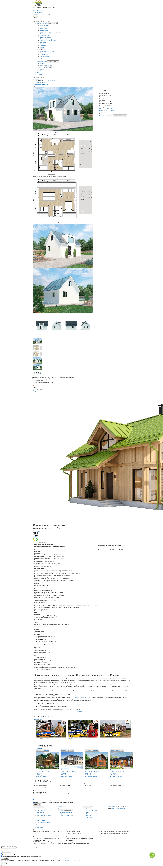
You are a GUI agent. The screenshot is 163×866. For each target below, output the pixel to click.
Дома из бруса (44, 30)
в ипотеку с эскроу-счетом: (106, 110)
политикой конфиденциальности (85, 800)
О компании (40, 67)
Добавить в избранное (120, 115)
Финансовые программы (65, 810)
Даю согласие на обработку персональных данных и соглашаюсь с (64, 800)
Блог (38, 72)
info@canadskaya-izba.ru (118, 808)
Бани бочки (43, 45)
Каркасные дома (44, 25)
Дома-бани (43, 42)
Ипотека (42, 63)
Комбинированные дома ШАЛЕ (48, 40)
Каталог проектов (41, 23)
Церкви (42, 47)
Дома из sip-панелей (42, 824)
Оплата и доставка (42, 61)
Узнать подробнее (38, 531)
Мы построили (41, 59)
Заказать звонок (60, 81)
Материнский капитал (46, 65)
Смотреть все (38, 719)
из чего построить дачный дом (81, 697)
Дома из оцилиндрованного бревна (50, 32)
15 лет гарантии (44, 54)
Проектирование (62, 806)
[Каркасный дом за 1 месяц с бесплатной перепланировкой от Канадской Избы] (83, 728)
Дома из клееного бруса (46, 34)
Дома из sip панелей (45, 37)
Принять (4, 863)
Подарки (42, 58)
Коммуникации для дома (47, 51)
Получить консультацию (106, 115)
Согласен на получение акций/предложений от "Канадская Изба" (53, 802)
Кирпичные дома (44, 35)
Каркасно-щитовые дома (47, 39)
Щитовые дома (41, 820)
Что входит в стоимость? (106, 108)
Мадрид (45, 738)
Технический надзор (45, 56)
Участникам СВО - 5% (46, 53)
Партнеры (89, 817)
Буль (77, 738)
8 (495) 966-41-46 (38, 10)
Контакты (39, 74)
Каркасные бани (44, 27)
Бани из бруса (44, 44)
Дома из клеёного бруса (43, 822)
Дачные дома (43, 28)
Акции (38, 49)
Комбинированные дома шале (45, 825)
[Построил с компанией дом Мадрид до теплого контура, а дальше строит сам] (50, 728)
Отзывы (42, 69)
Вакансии (42, 71)
